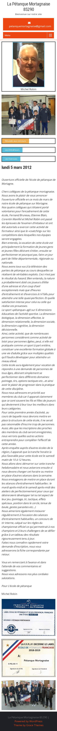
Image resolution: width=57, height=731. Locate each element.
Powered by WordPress (28, 721)
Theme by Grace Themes (28, 725)
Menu (7, 35)
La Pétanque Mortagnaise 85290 (28, 6)
